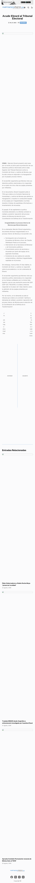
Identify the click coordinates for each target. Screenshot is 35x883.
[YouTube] (23, 877)
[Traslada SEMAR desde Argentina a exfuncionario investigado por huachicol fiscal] (17, 654)
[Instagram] (19, 877)
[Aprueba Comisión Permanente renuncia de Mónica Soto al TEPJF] (17, 792)
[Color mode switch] (24, 7)
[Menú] (32, 7)
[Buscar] (28, 7)
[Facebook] (11, 877)
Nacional (23, 22)
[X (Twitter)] (15, 877)
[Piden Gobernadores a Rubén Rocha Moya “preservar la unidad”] (17, 517)
